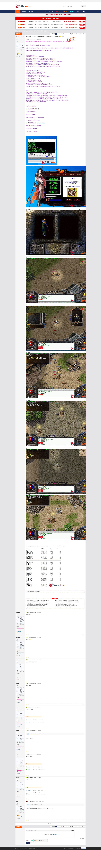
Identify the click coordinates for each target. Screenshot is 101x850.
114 (17, 647)
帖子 (64, 6)
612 (17, 811)
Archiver (65, 848)
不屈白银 (18, 650)
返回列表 (53, 33)
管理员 (18, 814)
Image (29, 830)
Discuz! (35, 848)
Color (28, 830)
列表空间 (51, 11)
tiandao (17, 683)
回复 (39, 591)
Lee (17, 39)
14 (17, 788)
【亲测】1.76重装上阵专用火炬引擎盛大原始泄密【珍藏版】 (68, 600)
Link (31, 830)
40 (20, 670)
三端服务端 (28, 601)
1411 (17, 694)
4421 (21, 54)
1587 (20, 765)
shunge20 (18, 659)
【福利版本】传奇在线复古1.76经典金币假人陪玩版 (67, 604)
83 (17, 623)
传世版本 (31, 11)
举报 (83, 610)
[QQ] (83, 848)
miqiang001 (18, 612)
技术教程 (38, 11)
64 (20, 771)
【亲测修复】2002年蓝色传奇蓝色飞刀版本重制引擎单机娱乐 (68, 605)
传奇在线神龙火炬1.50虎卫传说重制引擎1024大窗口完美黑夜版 (69, 601)
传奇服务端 (28, 600)
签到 (78, 11)
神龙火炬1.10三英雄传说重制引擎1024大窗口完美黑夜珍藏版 (40, 603)
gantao (29, 769)
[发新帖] (18, 33)
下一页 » (50, 823)
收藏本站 (20, 1)
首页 (18, 11)
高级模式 (72, 830)
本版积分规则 (82, 838)
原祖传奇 (65, 11)
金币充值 (58, 11)
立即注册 (84, 1)
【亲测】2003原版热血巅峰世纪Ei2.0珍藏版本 (38, 605)
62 (17, 765)
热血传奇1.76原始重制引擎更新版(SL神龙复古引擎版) (39, 604)
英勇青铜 (18, 626)
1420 (21, 700)
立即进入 (82, 21)
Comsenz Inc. (26, 848)
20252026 (29, 767)
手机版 (69, 848)
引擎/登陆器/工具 (58, 603)
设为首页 (17, 1)
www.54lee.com (41, 123)
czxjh (17, 754)
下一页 (83, 33)
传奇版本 (24, 11)
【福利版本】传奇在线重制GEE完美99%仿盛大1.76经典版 (40, 600)
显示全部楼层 (39, 39)
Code (34, 830)
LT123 (29, 722)
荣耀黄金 (18, 697)
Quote (32, 830)
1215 (20, 694)
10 (72, 33)
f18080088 (18, 777)
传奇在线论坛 (15, 31)
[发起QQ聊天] (19, 631)
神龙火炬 (72, 11)
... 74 (75, 33)
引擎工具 (44, 11)
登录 (81, 1)
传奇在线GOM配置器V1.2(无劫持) (66, 603)
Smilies (35, 830)
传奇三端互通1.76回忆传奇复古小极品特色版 (38, 601)
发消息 (19, 56)
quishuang (18, 637)
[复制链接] (62, 36)
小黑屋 (73, 848)
